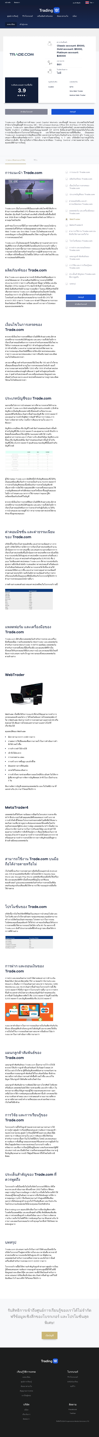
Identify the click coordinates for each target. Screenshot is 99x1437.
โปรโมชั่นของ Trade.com (81, 241)
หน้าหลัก (8, 2)
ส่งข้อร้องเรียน (72, 1382)
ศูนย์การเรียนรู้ (12, 16)
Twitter (73, 1413)
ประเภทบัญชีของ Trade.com (82, 194)
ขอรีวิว (72, 1386)
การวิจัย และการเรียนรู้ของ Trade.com (80, 266)
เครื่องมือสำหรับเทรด (45, 16)
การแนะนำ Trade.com (80, 172)
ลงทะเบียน (11, 24)
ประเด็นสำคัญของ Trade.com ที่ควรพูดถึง (82, 275)
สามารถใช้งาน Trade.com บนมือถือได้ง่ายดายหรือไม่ (82, 232)
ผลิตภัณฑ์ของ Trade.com (81, 179)
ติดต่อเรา (17, 2)
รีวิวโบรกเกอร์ (27, 16)
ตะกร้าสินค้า (77, 3)
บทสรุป (73, 284)
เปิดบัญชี (73, 112)
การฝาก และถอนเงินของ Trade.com (79, 248)
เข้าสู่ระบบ (24, 24)
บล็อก (75, 16)
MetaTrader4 (76, 225)
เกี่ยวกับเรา (26, 1414)
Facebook (73, 1409)
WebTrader (75, 219)
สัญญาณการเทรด (26, 1391)
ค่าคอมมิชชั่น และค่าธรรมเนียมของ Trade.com (80, 202)
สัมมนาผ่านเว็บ (62, 16)
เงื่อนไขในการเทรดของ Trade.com (79, 186)
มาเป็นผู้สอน (26, 1395)
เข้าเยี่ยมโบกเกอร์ (26, 112)
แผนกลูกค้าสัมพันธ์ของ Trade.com (79, 257)
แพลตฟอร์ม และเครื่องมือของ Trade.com (81, 212)
